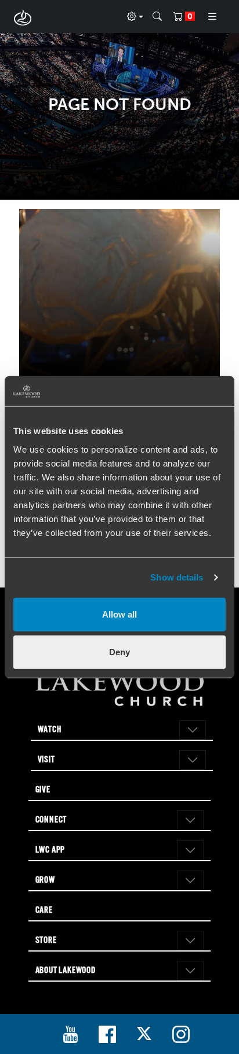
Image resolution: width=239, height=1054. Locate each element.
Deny (119, 652)
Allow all (119, 614)
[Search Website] (157, 16)
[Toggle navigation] (212, 16)
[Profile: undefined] (135, 16)
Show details (176, 577)
